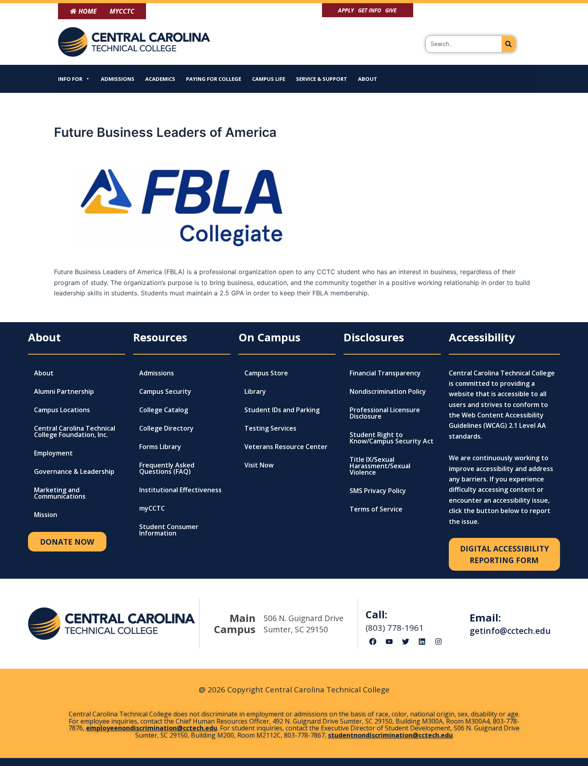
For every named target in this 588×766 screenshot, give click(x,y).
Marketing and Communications (60, 493)
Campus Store (266, 373)
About (367, 78)
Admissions (117, 78)
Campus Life (268, 78)
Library (255, 391)
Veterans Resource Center (286, 446)
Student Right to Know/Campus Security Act (392, 437)
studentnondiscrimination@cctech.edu (390, 735)
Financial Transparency (385, 373)
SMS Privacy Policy (378, 490)
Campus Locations (62, 409)
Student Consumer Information (168, 529)
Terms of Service (376, 509)
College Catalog (163, 409)
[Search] (509, 44)
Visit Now (259, 465)
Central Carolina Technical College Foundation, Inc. (74, 431)
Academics (160, 78)
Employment (53, 453)
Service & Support (321, 78)
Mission (45, 514)
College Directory (166, 428)
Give (390, 10)
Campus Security (165, 391)
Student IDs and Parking (282, 409)
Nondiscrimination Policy (388, 391)
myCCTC (152, 508)
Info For (70, 78)
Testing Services (270, 428)
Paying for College (213, 78)
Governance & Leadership (74, 471)
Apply (346, 10)
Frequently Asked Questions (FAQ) (166, 468)
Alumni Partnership (64, 391)
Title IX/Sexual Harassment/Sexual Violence (380, 466)
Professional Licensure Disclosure (385, 413)
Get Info (369, 10)
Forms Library (160, 446)
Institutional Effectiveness (180, 489)
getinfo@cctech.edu (510, 630)
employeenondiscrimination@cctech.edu (151, 728)
